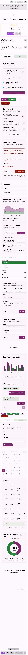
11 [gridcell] (8, 464)
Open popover (14, 347)
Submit (22, 311)
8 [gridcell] (19, 460)
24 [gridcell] (6, 470)
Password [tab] (20, 420)
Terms (18, 589)
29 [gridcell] (11, 457)
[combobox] (21, 241)
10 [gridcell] (6, 464)
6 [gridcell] (14, 460)
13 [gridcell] (14, 464)
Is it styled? (4, 188)
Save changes (7, 444)
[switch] (22, 72)
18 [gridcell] (8, 467)
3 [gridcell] (14, 473)
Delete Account (20, 171)
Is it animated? (5, 192)
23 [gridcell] (3, 470)
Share (20, 2)
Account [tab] (8, 420)
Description (6, 301)
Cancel (6, 171)
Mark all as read (15, 93)
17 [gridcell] (6, 467)
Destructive (5, 103)
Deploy (22, 337)
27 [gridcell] (6, 457)
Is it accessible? (5, 184)
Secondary (12, 99)
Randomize (14, 649)
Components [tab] (7, 56)
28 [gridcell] (9, 457)
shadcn (15, 572)
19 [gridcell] (11, 467)
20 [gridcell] (14, 467)
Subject (5, 294)
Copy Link (21, 233)
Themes (23, 570)
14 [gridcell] (17, 464)
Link (12, 103)
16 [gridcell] (3, 467)
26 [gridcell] (3, 457)
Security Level (18, 288)
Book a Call (11, 33)
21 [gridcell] (17, 467)
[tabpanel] (14, 311)
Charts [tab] (20, 56)
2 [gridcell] (3, 460)
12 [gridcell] (11, 464)
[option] (14, 262)
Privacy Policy (24, 589)
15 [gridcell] (19, 464)
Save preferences (14, 134)
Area (4, 288)
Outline (20, 99)
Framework (6, 330)
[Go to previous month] (3, 452)
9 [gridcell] (3, 464)
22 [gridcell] (19, 467)
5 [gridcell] (11, 460)
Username (5, 437)
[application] (14, 210)
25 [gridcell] (9, 470)
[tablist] (14, 56)
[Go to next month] (24, 452)
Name (4, 324)
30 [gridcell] (14, 457)
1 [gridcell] (19, 457)
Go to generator (14, 8)
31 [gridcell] (16, 457)
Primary (4, 99)
